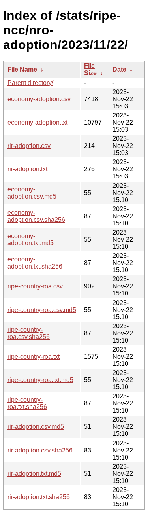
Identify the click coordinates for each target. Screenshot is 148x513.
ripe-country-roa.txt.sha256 (27, 403)
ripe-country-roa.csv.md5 (41, 310)
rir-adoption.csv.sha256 (40, 450)
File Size (90, 69)
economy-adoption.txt (37, 122)
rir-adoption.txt (27, 169)
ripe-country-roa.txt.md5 (40, 380)
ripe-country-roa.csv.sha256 (28, 333)
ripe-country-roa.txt (33, 356)
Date (119, 69)
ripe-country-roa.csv (35, 286)
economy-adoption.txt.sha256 (34, 263)
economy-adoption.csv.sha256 (36, 216)
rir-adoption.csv (29, 145)
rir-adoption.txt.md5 (34, 473)
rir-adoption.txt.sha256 (38, 497)
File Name (22, 69)
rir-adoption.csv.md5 (35, 426)
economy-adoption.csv (39, 99)
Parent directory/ (30, 83)
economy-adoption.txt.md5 (30, 239)
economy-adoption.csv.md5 (31, 193)
